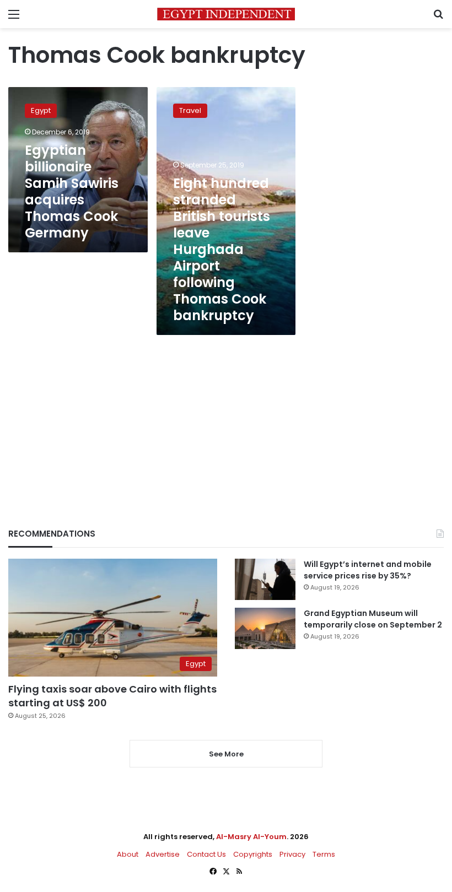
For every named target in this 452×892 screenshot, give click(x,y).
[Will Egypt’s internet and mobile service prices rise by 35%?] (265, 579)
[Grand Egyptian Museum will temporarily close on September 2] (265, 628)
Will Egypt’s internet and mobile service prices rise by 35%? (368, 570)
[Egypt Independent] (226, 14)
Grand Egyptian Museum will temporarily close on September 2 (373, 619)
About (127, 854)
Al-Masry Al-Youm (251, 836)
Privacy (292, 854)
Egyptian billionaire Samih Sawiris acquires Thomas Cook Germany (72, 191)
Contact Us (206, 854)
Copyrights (252, 854)
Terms (324, 854)
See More (226, 754)
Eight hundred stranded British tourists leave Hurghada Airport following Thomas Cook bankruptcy (221, 249)
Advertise (163, 854)
